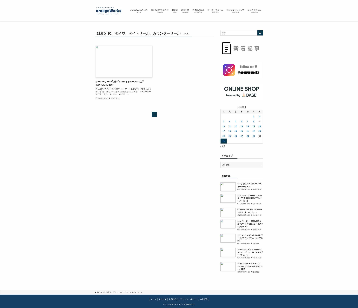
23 (260, 131)
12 (236, 126)
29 (254, 136)
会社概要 (204, 299)
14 (248, 126)
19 (236, 131)
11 (230, 126)
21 (248, 131)
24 (223, 136)
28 (248, 136)
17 (223, 131)
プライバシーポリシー (188, 299)
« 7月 (222, 146)
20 (242, 131)
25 (230, 136)
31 (223, 141)
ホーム (153, 299)
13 (242, 126)
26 (236, 136)
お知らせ (162, 299)
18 (230, 131)
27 (242, 136)
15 (254, 126)
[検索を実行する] (260, 33)
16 (260, 126)
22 (254, 131)
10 (223, 126)
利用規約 (172, 299)
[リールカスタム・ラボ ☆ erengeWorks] (109, 10)
